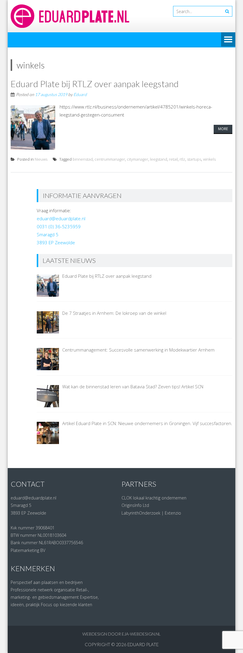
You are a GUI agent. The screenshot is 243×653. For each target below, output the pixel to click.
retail (173, 159)
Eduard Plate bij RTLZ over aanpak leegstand (95, 83)
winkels (209, 159)
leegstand (158, 159)
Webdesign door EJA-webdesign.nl (121, 633)
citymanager (137, 159)
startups (194, 159)
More (223, 128)
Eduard (80, 94)
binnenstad (83, 159)
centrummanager (110, 159)
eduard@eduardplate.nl (61, 218)
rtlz (182, 159)
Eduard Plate (143, 644)
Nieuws (41, 159)
